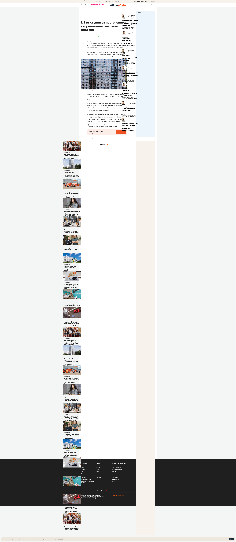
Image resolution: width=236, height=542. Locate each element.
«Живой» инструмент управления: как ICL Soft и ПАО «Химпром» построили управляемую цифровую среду (16, 323)
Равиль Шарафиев (131, 32)
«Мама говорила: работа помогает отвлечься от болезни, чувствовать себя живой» (130, 23)
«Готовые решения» (132, 51)
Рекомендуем (11, 152)
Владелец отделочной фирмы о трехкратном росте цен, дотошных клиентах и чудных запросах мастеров (129, 63)
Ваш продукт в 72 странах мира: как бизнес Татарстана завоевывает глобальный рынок (16, 286)
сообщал (116, 114)
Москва (142, 1)
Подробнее (60, 539)
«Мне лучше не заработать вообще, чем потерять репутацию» (129, 57)
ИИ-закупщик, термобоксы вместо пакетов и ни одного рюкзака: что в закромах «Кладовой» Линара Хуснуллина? (16, 194)
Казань (135, 1)
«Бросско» (130, 16)
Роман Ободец (131, 50)
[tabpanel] (130, 39)
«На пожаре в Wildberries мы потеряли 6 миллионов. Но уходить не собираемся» (129, 40)
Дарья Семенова (131, 15)
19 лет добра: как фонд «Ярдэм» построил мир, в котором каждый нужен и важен (15, 268)
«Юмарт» (129, 33)
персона (139, 12)
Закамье (87, 4)
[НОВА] (97, 5)
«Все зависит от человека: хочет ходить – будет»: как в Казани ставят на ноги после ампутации (16, 304)
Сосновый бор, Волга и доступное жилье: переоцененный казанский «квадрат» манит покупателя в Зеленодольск (16, 175)
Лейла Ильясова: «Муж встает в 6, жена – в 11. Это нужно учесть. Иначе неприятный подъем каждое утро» (16, 213)
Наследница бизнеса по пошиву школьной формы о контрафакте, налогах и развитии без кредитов (128, 28)
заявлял (89, 123)
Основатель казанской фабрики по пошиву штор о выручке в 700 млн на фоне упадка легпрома (129, 47)
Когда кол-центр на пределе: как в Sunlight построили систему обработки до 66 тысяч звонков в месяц (16, 232)
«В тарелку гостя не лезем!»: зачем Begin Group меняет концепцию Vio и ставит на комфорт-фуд (16, 250)
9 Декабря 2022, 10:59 (85, 17)
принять (231, 539)
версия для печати (123, 138)
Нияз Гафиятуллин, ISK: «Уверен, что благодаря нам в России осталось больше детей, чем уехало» (16, 156)
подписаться (120, 132)
